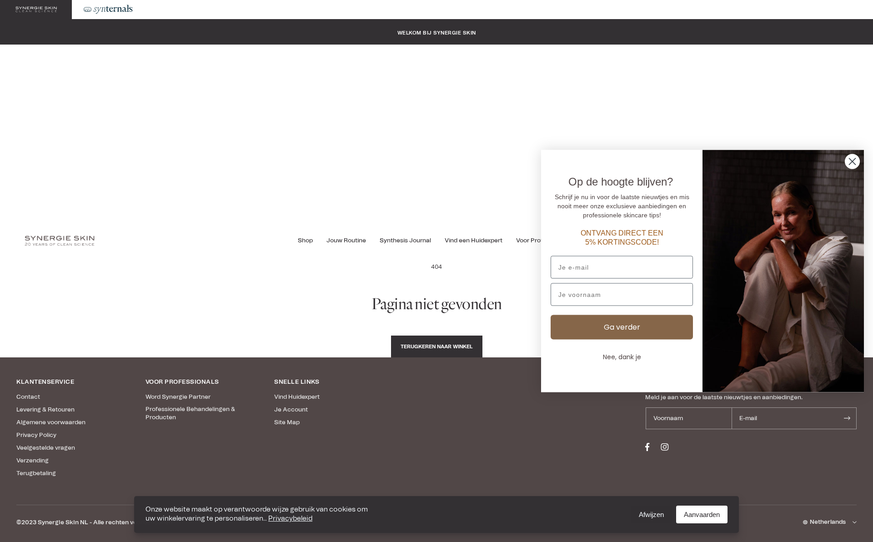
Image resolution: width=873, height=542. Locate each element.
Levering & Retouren (45, 410)
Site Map (287, 423)
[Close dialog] (852, 162)
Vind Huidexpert (297, 397)
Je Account (291, 410)
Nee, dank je (622, 356)
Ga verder (622, 327)
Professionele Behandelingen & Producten (190, 413)
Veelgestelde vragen (45, 448)
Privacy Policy (36, 435)
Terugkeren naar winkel (437, 346)
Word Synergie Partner (178, 397)
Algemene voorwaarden (50, 423)
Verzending (32, 461)
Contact (28, 397)
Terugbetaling (36, 474)
